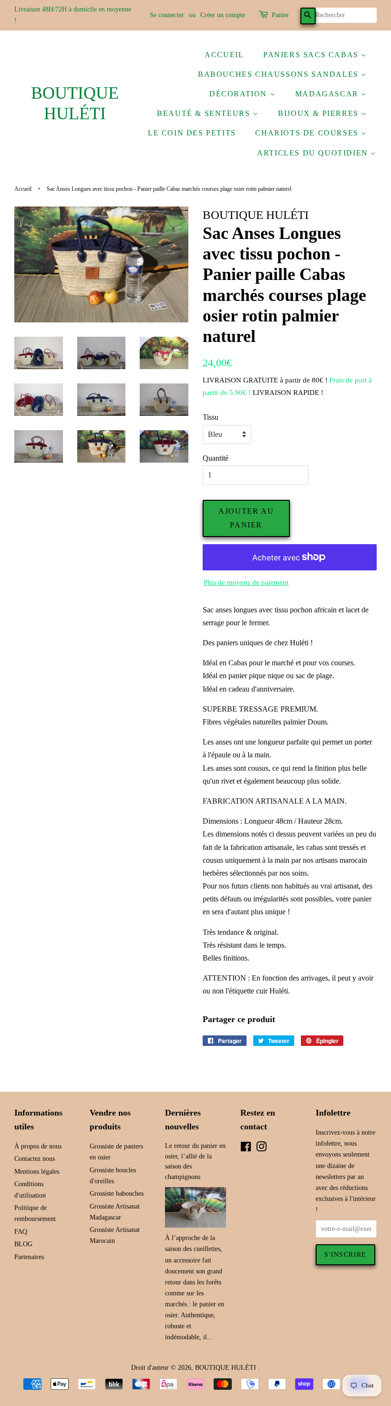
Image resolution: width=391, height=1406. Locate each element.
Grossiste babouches (117, 1193)
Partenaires (29, 1257)
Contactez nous (34, 1158)
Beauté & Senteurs (205, 113)
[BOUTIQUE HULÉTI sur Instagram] (261, 1148)
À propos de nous (38, 1146)
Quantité (215, 458)
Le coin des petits (192, 133)
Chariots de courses (308, 133)
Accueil (224, 55)
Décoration (239, 94)
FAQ (20, 1231)
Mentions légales (36, 1171)
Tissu (210, 417)
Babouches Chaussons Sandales (279, 74)
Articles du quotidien (313, 153)
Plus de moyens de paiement (246, 582)
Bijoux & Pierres (319, 113)
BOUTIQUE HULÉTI (75, 103)
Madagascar (328, 94)
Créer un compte (222, 15)
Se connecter (167, 15)
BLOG (23, 1244)
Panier (280, 15)
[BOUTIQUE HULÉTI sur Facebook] (245, 1148)
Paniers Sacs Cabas (312, 55)
